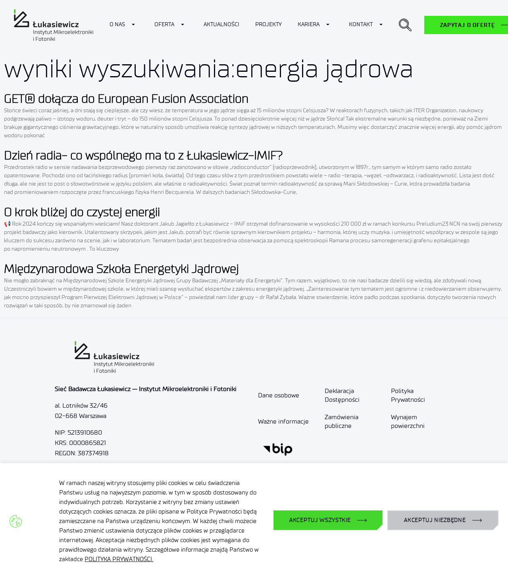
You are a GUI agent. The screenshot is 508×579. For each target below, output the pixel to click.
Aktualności (221, 24)
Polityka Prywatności (408, 395)
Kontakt (361, 24)
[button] (405, 25)
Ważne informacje (283, 421)
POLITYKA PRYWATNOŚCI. (119, 559)
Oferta (164, 24)
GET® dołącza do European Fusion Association (126, 98)
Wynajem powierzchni (408, 421)
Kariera (308, 24)
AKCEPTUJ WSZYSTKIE (320, 520)
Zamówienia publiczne (341, 421)
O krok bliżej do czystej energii (82, 212)
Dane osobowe (278, 395)
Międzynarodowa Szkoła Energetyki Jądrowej (121, 268)
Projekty (268, 24)
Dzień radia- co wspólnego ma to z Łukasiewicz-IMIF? (143, 155)
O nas (117, 24)
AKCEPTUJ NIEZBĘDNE (435, 520)
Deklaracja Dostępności (342, 395)
